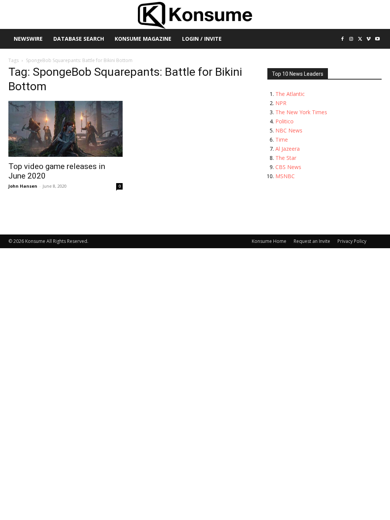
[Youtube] (377, 39)
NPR (280, 103)
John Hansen (22, 186)
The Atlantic (290, 93)
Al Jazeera (287, 148)
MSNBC (285, 176)
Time (281, 139)
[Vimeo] (368, 39)
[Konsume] (195, 15)
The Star (285, 157)
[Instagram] (351, 39)
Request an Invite (312, 241)
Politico (284, 121)
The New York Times (301, 112)
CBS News (288, 167)
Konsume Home (269, 241)
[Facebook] (342, 39)
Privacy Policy (351, 241)
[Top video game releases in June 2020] (65, 129)
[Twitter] (360, 39)
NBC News (288, 130)
